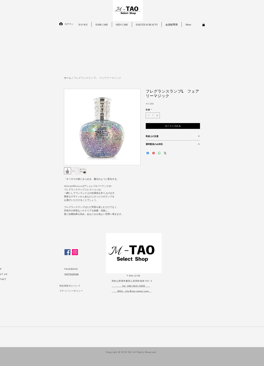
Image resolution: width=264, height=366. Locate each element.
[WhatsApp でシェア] (159, 153)
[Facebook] (67, 252)
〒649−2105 (126, 275)
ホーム (67, 77)
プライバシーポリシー (71, 290)
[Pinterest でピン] (153, 153)
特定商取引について (70, 285)
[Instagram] (75, 252)
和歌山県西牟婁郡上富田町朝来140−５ (132, 281)
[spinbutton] (153, 115)
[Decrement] (148, 115)
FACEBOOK (71, 269)
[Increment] (157, 115)
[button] (203, 24)
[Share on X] (165, 153)
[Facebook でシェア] (148, 153)
